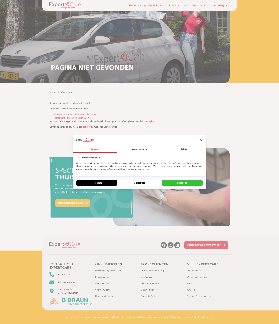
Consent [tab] (95, 149)
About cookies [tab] (139, 149)
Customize (139, 183)
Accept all (182, 183)
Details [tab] (184, 149)
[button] (201, 140)
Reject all (97, 183)
